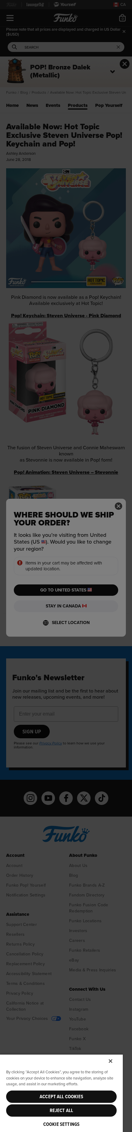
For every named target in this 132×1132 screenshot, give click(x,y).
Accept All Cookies (61, 1097)
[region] (61, 1093)
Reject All (61, 1110)
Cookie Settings (61, 1124)
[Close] (110, 1061)
